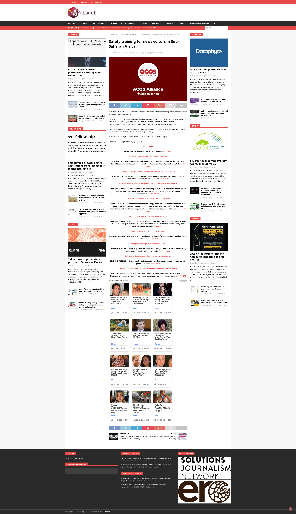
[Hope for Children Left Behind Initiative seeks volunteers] (72, 291)
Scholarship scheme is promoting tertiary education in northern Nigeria (146, 458)
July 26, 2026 (206, 118)
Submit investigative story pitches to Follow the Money (85, 261)
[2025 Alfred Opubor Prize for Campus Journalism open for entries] (209, 237)
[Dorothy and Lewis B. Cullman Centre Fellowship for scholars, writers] (72, 198)
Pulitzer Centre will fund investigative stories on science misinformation (148, 184)
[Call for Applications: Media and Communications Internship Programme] (194, 113)
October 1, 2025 (197, 263)
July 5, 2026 (206, 211)
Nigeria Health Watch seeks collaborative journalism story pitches (213, 206)
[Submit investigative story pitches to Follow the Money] (87, 242)
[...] (104, 95)
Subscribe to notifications (74, 458)
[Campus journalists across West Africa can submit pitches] (194, 302)
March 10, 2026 (75, 265)
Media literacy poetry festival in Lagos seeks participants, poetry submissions (91, 305)
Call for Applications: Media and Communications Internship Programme (214, 113)
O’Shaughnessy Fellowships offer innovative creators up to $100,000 (148, 171)
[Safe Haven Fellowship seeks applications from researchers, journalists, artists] (87, 146)
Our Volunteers (96, 2)
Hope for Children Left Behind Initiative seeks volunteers (91, 290)
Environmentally (133, 473)
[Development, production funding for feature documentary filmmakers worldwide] (194, 190)
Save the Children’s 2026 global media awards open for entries (92, 117)
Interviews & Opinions (199, 23)
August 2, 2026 (85, 121)
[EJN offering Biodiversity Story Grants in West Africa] (209, 144)
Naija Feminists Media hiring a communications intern (213, 100)
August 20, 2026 (75, 79)
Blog (216, 23)
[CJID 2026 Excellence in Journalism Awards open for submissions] (87, 53)
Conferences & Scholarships (122, 23)
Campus (180, 23)
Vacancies (83, 23)
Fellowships (98, 23)
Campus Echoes (132, 453)
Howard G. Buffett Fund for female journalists (148, 156)
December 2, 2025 (86, 309)
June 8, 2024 (116, 53)
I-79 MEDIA (167, 151)
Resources (156, 23)
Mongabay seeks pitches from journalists (148, 244)
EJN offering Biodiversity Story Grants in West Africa (208, 162)
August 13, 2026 (85, 109)
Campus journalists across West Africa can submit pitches (214, 301)
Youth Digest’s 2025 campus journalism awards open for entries (213, 289)
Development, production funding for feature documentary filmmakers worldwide (211, 191)
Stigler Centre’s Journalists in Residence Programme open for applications (92, 211)
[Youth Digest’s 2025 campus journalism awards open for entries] (194, 289)
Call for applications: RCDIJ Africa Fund (148, 231)
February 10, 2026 (86, 294)
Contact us (72, 2)
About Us (83, 2)
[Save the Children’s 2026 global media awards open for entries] (72, 118)
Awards (71, 23)
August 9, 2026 (207, 104)
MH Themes (106, 512)
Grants (169, 23)
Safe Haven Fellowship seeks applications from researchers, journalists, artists (86, 165)
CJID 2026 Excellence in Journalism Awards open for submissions (85, 72)
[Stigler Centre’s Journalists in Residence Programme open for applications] (72, 211)
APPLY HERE (164, 179)
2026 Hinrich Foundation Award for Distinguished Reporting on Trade (92, 104)
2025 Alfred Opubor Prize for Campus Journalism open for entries (207, 256)
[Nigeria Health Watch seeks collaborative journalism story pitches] (194, 206)
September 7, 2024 (208, 305)
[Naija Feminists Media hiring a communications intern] (194, 101)
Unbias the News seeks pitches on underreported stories (148, 256)
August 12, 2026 (85, 202)
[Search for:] (216, 28)
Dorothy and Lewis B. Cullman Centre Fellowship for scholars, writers (92, 198)
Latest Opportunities (135, 53)
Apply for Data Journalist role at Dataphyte (208, 71)
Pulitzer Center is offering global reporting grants (148, 216)
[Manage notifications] (290, 509)
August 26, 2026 (75, 172)
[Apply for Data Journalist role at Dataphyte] (209, 53)
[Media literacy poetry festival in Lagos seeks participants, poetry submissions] (72, 305)
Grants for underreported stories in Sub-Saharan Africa (148, 199)
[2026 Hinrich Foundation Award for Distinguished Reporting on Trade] (72, 104)
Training (143, 23)
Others (73, 224)
